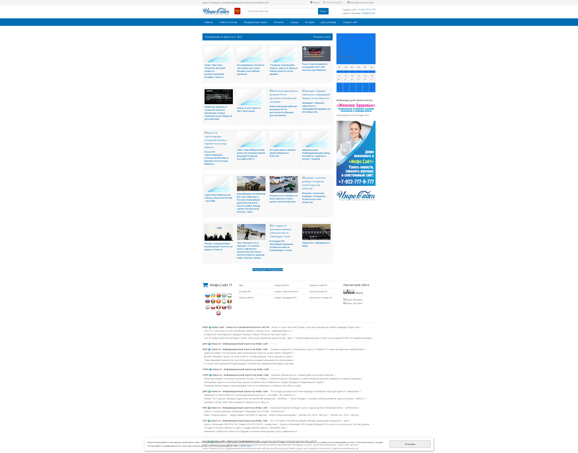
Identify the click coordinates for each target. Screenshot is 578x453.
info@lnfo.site (368, 13)
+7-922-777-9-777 (334, 2)
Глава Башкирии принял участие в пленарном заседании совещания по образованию (248, 360)
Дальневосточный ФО (320, 297)
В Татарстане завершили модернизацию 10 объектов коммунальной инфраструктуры (249, 363)
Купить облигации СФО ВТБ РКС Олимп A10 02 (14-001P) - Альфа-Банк (240, 424)
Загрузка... (274, 343)
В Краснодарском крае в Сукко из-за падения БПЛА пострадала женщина (333, 338)
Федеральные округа (255, 22)
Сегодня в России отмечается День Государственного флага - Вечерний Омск (245, 427)
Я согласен (410, 444)
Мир (241, 285)
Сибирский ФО (281, 285)
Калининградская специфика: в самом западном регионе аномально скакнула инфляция (315, 378)
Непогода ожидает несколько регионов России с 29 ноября (235, 378)
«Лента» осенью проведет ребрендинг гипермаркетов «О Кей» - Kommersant (244, 411)
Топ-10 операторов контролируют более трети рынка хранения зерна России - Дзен (248, 338)
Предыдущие (275, 269)
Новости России (228, 22)
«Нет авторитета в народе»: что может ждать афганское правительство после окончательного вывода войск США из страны (250, 250)
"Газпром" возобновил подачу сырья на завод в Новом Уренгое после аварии (284, 69)
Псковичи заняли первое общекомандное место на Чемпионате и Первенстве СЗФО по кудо (252, 385)
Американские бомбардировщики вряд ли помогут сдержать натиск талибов (316, 154)
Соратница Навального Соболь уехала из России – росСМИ (218, 197)
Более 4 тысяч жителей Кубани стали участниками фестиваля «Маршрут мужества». (316, 327)
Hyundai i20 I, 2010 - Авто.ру (312, 414)
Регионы (279, 22)
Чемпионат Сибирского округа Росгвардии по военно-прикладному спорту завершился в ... (251, 431)
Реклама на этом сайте (362, 2)
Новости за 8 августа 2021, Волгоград (249, 109)
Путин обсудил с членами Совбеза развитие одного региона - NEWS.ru (327, 398)
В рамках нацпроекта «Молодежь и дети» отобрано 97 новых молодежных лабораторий (317, 349)
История (309, 22)
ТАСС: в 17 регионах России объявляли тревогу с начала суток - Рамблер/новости (247, 330)
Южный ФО (245, 291)
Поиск (323, 11)
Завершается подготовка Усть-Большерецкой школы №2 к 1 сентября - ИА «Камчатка (249, 395)
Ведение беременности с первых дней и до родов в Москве (302, 375)
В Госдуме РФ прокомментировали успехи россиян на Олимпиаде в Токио (281, 246)
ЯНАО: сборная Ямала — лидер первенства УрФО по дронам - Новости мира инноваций (249, 414)
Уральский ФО (246, 297)
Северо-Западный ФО (285, 297)
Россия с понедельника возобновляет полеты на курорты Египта (218, 246)
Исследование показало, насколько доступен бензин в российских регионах (251, 69)
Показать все (321, 36)
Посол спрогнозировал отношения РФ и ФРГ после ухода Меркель (315, 67)
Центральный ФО (318, 291)
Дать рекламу (328, 22)
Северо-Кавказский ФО (286, 291)
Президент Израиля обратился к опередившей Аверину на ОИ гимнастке (316, 107)
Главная (208, 22)
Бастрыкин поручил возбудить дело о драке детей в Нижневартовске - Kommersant (314, 407)
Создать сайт (350, 22)
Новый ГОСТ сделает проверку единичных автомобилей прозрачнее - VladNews (245, 398)
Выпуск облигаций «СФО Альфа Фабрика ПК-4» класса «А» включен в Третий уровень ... (325, 424)
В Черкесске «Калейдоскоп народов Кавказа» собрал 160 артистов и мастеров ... (246, 334)
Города (294, 22)
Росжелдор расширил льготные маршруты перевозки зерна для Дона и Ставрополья (314, 391)
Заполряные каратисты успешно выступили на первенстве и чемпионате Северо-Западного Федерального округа (263, 382)
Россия (315, 2)
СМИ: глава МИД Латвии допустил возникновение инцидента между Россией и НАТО (251, 154)
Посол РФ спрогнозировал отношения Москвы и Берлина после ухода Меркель (216, 157)
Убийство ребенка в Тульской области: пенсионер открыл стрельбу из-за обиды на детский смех (218, 112)
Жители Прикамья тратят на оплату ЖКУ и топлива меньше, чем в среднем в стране (248, 356)
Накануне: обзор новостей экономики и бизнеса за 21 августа (236, 402)
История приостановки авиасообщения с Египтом (283, 152)
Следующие (259, 269)
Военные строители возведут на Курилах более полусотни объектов (314, 198)
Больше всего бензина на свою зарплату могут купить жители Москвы (284, 198)
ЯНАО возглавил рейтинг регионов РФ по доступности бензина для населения (283, 111)
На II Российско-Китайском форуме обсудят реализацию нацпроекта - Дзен (309, 420)
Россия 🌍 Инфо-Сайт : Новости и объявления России (230, 441)
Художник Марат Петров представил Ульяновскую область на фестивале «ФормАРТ (248, 352)
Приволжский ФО (318, 285)
